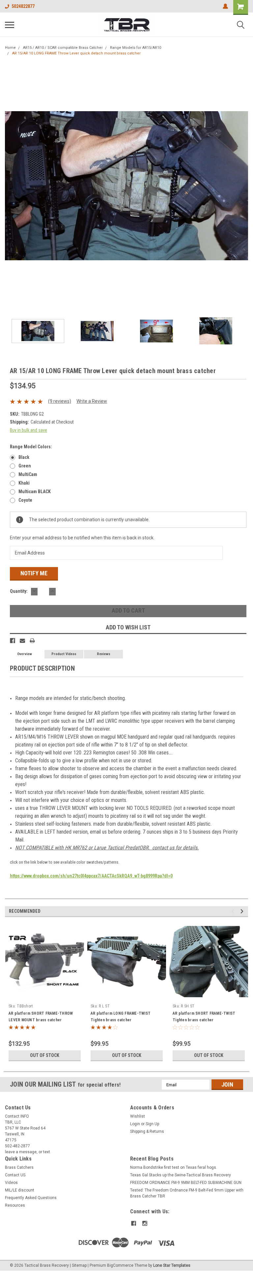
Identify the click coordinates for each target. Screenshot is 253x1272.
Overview (24, 654)
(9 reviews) (59, 401)
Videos (11, 1182)
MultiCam (27, 474)
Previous (10, 186)
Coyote (25, 500)
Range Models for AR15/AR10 (135, 48)
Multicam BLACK (34, 491)
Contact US (15, 1175)
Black (23, 457)
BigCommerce (120, 1265)
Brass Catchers (19, 1167)
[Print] (32, 640)
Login (135, 1124)
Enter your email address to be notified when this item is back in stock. (82, 537)
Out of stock (44, 1055)
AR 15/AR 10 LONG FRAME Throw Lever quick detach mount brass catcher (76, 53)
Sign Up (152, 1124)
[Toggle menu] (9, 24)
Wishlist (137, 1116)
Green (24, 465)
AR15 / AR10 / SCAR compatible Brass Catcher (63, 48)
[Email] (22, 640)
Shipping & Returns (147, 1131)
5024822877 (23, 6)
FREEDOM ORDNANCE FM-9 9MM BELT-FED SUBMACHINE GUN (185, 1182)
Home (10, 48)
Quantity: (19, 591)
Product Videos (63, 654)
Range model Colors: (31, 446)
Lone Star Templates (171, 1265)
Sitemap (79, 1265)
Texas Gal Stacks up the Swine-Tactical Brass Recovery (180, 1175)
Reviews (103, 654)
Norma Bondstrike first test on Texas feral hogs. (173, 1167)
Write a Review (91, 401)
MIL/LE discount (19, 1190)
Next (243, 186)
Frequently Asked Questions (31, 1197)
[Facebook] (12, 640)
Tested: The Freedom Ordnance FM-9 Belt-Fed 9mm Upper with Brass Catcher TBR (186, 1193)
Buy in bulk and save (28, 430)
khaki (24, 483)
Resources (15, 1205)
